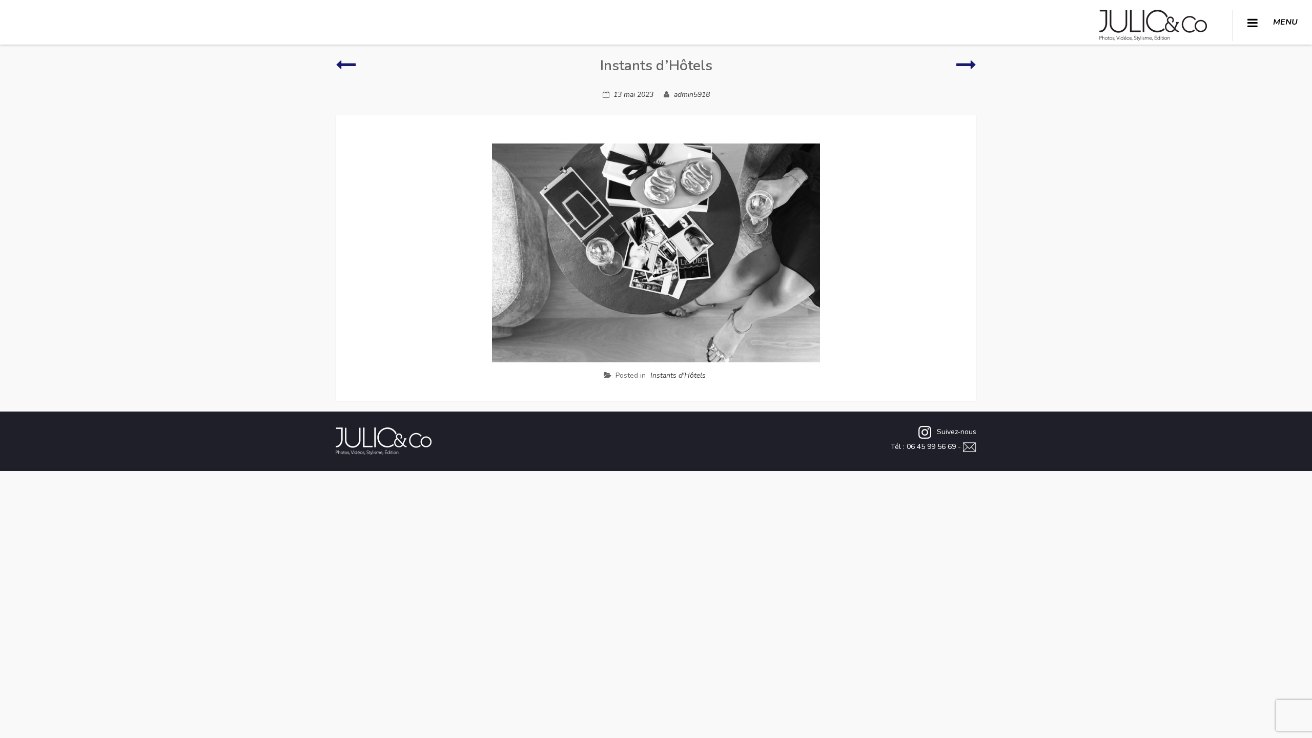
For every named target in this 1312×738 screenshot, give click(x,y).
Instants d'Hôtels (678, 375)
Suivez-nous (956, 432)
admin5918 (692, 94)
